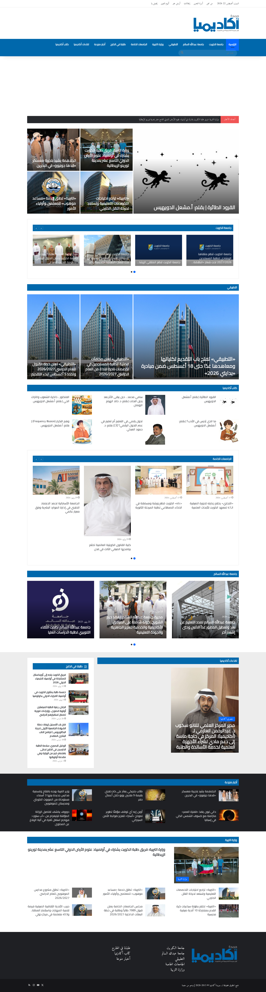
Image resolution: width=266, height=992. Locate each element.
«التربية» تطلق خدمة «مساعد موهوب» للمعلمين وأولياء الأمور (54, 203)
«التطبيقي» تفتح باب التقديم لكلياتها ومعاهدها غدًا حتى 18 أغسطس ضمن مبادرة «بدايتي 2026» (188, 366)
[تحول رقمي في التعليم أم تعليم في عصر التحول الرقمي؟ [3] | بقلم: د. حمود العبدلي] (155, 432)
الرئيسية (232, 44)
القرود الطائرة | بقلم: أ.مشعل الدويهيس (194, 207)
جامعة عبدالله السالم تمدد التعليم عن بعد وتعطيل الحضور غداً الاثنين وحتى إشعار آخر (207, 627)
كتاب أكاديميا (62, 44)
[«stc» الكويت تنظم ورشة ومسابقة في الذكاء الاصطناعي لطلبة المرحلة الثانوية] (158, 480)
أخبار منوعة (99, 44)
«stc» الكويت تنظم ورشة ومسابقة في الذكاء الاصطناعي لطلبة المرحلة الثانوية (158, 505)
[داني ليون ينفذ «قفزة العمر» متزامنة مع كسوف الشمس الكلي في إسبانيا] (229, 815)
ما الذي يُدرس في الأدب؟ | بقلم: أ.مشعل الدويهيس (197, 423)
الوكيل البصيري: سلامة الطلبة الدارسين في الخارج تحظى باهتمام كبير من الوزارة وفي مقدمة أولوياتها (51, 751)
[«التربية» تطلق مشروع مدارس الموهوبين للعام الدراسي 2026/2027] (82, 893)
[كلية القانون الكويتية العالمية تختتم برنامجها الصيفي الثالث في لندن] (107, 501)
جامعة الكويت (216, 44)
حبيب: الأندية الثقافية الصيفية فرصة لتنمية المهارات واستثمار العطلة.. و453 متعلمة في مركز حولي (48, 910)
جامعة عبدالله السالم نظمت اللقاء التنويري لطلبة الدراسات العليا (65, 629)
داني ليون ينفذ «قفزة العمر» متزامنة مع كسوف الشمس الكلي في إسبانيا (196, 816)
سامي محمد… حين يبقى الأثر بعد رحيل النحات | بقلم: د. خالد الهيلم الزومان (123, 401)
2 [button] (131, 272)
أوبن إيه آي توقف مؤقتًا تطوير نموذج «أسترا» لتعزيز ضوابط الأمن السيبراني (123, 816)
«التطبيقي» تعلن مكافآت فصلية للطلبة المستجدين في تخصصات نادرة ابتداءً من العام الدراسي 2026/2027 (107, 366)
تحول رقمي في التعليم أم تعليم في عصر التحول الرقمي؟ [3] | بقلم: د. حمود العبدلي (122, 425)
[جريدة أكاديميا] (216, 23)
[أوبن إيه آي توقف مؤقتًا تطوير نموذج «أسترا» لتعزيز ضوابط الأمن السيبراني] (155, 816)
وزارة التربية (158, 44)
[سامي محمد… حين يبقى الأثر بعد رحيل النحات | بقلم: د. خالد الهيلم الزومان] (155, 405)
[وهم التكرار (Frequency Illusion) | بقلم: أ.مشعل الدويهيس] (82, 431)
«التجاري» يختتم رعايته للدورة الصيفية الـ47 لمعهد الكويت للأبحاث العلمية (211, 505)
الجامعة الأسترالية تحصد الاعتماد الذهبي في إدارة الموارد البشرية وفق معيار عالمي (57, 507)
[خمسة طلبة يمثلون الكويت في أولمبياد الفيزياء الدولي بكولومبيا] (78, 696)
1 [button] (134, 272)
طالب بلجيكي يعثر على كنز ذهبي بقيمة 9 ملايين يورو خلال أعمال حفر (124, 795)
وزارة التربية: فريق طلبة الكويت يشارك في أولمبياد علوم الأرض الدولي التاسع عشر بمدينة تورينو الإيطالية (106, 158)
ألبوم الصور (165, 3)
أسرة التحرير (198, 3)
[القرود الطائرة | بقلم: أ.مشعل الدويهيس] (186, 171)
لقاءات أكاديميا (81, 44)
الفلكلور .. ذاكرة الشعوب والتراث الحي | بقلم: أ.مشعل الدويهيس (50, 399)
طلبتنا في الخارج (118, 44)
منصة (184, 985)
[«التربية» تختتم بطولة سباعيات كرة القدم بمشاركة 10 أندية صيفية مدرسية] (229, 910)
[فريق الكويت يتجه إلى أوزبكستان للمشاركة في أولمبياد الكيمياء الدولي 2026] (78, 678)
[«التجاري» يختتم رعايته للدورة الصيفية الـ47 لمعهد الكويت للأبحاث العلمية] (209, 480)
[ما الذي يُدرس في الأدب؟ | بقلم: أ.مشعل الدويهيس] (229, 430)
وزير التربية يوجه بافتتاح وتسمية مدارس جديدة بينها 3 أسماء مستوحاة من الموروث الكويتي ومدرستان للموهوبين (51, 797)
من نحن (209, 3)
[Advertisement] (133, 83)
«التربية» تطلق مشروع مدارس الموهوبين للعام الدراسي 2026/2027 (51, 893)
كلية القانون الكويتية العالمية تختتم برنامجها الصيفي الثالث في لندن (110, 547)
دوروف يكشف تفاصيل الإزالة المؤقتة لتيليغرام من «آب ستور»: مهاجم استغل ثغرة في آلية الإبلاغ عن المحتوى (49, 817)
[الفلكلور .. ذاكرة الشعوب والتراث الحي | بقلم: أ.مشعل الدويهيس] (82, 405)
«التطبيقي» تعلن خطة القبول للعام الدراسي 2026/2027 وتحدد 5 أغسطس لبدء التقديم (53, 369)
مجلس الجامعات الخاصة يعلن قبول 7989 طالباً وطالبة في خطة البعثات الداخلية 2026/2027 (123, 910)
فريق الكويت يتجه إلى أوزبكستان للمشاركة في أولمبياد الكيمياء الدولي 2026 (49, 678)
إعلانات (187, 3)
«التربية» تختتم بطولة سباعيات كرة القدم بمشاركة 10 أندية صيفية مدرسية (196, 910)
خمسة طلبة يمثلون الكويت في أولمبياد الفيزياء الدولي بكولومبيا (49, 694)
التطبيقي (173, 44)
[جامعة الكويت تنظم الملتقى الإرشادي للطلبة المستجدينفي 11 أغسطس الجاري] (158, 250)
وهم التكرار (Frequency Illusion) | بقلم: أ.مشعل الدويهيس (50, 423)
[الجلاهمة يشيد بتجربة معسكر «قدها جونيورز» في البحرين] (53, 150)
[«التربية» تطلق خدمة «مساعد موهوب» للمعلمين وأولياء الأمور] (53, 192)
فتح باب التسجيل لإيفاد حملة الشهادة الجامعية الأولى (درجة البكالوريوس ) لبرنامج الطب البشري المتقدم (50, 730)
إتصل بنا (154, 3)
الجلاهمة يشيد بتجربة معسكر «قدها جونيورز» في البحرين (198, 119)
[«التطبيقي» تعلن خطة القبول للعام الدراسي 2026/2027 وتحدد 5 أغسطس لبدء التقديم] (53, 336)
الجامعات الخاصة (139, 44)
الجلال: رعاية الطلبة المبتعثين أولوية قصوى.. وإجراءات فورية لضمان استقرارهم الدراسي (50, 711)
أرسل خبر (176, 3)
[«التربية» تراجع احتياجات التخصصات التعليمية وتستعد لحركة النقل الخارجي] (106, 192)
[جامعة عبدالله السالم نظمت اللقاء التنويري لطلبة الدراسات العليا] (60, 609)
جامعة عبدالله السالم (193, 44)
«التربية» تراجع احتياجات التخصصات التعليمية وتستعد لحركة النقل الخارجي (108, 203)
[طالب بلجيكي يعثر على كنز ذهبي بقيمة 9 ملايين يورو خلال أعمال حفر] (155, 794)
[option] (133, 171)
